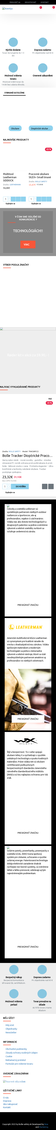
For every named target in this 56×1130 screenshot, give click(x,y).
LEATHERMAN (15, 185)
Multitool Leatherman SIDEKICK (9, 177)
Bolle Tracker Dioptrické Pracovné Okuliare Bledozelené (28, 455)
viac (26, 244)
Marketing (43, 1127)
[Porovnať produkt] (23, 199)
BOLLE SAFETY (41, 181)
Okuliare (15, 128)
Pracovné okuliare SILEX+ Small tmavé (40, 176)
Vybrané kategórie (14, 93)
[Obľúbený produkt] (18, 199)
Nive (46, 1124)
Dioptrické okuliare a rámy (41, 128)
